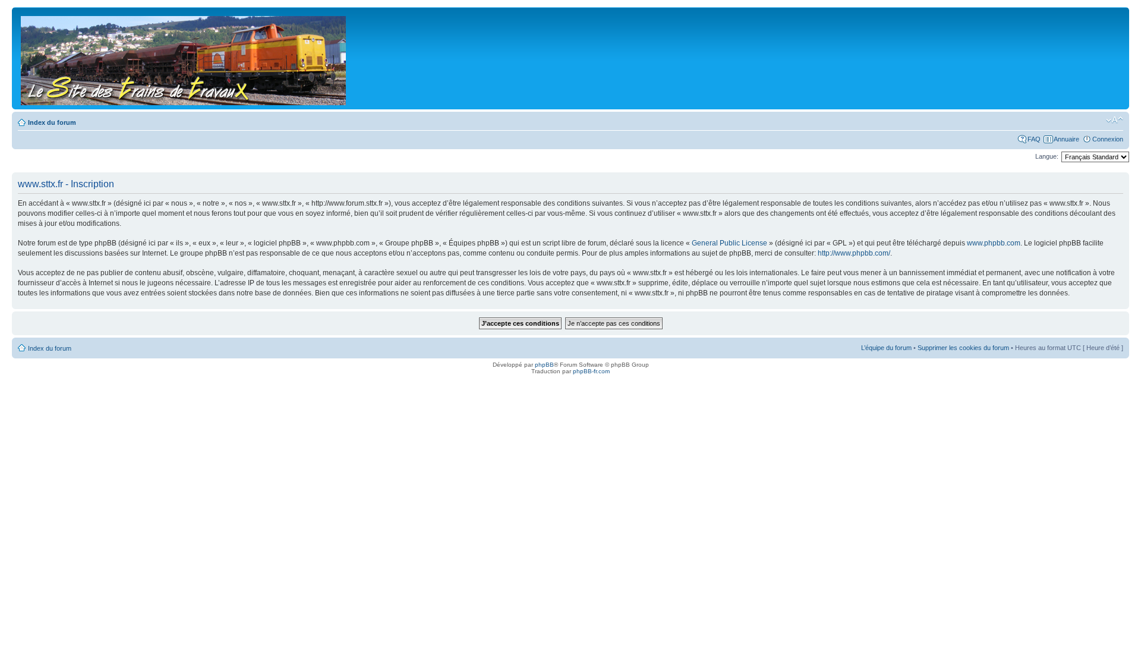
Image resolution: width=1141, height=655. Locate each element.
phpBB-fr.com (591, 371)
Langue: (1046, 156)
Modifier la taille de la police (1114, 120)
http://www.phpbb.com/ (854, 253)
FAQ (1034, 139)
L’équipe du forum (886, 347)
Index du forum (52, 122)
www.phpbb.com (993, 243)
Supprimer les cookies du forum (963, 347)
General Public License (729, 243)
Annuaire (1066, 139)
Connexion (1107, 139)
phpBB (544, 364)
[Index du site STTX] (184, 58)
